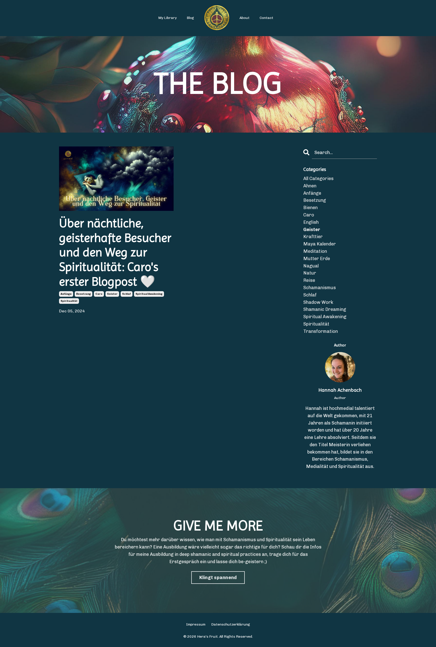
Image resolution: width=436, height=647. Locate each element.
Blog (190, 18)
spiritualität (69, 301)
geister (112, 293)
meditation (315, 251)
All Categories (318, 178)
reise (309, 280)
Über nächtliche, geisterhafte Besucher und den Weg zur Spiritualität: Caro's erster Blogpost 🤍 (115, 252)
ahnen (309, 186)
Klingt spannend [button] (218, 577)
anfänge (66, 293)
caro (98, 293)
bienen (310, 207)
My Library (167, 18)
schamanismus (319, 287)
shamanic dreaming (324, 309)
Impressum (195, 624)
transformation (320, 331)
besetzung (83, 293)
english (311, 222)
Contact (266, 18)
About (244, 18)
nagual (311, 266)
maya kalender (319, 244)
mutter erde (316, 258)
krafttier (313, 236)
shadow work (318, 302)
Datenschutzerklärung (230, 624)
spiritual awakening (148, 293)
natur (309, 273)
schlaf (126, 293)
